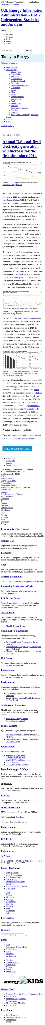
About (8, 121)
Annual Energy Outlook (15, 721)
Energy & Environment (15, 882)
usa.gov (4, 492)
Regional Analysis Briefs (16, 755)
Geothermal (10, 911)
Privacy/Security (7, 478)
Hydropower (11, 902)
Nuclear (9, 895)
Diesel (8, 951)
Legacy (9, 463)
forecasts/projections (19, 108)
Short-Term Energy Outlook (17, 719)
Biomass (9, 906)
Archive (9, 119)
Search (28, 50)
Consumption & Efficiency (14, 630)
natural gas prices (21, 274)
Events (8, 1022)
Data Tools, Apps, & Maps (14, 769)
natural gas (15, 74)
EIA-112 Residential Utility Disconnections (23, 735)
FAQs (4, 940)
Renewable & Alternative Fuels (17, 586)
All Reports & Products (13, 817)
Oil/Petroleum (11, 949)
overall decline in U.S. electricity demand (22, 318)
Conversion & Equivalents (16, 947)
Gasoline (9, 960)
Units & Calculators (14, 875)
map (13, 92)
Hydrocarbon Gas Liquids (16, 886)
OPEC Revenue (12, 762)
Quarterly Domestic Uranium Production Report (25, 994)
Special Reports (9, 725)
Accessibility (6, 483)
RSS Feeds (5, 510)
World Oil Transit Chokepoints (18, 760)
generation (15, 88)
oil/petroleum (16, 79)
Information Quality (9, 485)
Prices (8, 117)
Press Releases (12, 1015)
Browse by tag (12, 70)
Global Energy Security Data (17, 764)
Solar (8, 913)
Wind (8, 908)
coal (13, 101)
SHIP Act (10, 737)
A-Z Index (6, 856)
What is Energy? (12, 873)
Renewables (11, 971)
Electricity (6, 552)
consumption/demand (20, 85)
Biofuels (9, 904)
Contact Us (10, 465)
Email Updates (7, 508)
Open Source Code (10, 807)
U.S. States (6, 658)
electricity (15, 76)
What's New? (8, 989)
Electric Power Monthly (15, 1003)
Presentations (11, 1020)
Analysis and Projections (13, 705)
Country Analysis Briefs (15, 758)
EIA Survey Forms (10, 598)
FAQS (11, 126)
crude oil (15, 83)
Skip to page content (9, 63)
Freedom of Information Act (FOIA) (15, 487)
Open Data (10, 461)
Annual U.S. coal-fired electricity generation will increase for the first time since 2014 (21, 148)
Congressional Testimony (16, 1017)
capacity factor (31, 331)
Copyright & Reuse (8, 481)
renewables (16, 103)
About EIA (10, 458)
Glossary (4, 126)
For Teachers (7, 918)
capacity (14, 112)
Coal (3, 564)
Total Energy (7, 612)
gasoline (14, 110)
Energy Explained (10, 868)
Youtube (4, 503)
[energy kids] (22, 984)
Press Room (7, 1010)
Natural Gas (7, 540)
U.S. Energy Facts (13, 877)
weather (14, 106)
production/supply (18, 81)
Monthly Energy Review (16, 626)
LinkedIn (4, 505)
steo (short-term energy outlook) (24, 115)
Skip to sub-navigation (10, 4)
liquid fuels (16, 72)
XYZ (23, 863)
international (16, 99)
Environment (8, 682)
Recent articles (12, 67)
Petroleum (10, 884)
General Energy (12, 962)
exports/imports (17, 97)
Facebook (5, 499)
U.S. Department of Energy (12, 494)
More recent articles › (17, 449)
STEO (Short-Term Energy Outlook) (20, 438)
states (13, 94)
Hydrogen (10, 899)
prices (13, 90)
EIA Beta (5, 795)
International (7, 670)
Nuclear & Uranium (11, 576)
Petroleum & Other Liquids (15, 529)
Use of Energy (12, 879)
